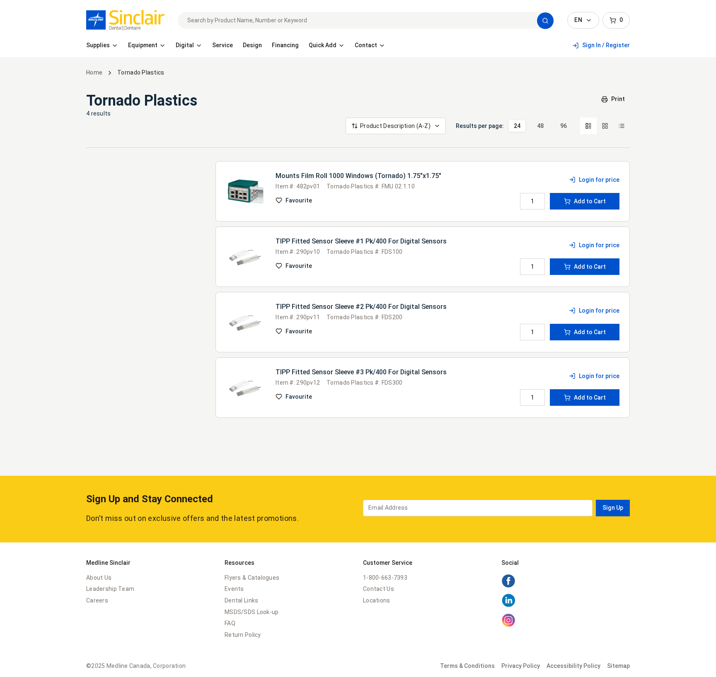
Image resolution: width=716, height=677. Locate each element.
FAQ (230, 623)
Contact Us (378, 588)
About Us (98, 577)
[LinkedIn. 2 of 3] (508, 605)
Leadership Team (110, 588)
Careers (97, 600)
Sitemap (618, 666)
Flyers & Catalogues (252, 577)
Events (234, 588)
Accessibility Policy (573, 666)
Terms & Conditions (467, 666)
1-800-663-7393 (385, 577)
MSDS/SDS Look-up (251, 612)
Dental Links (241, 600)
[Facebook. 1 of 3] (508, 586)
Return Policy (243, 634)
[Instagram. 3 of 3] (508, 625)
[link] (125, 20)
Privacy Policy (520, 666)
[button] (545, 20)
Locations (376, 600)
